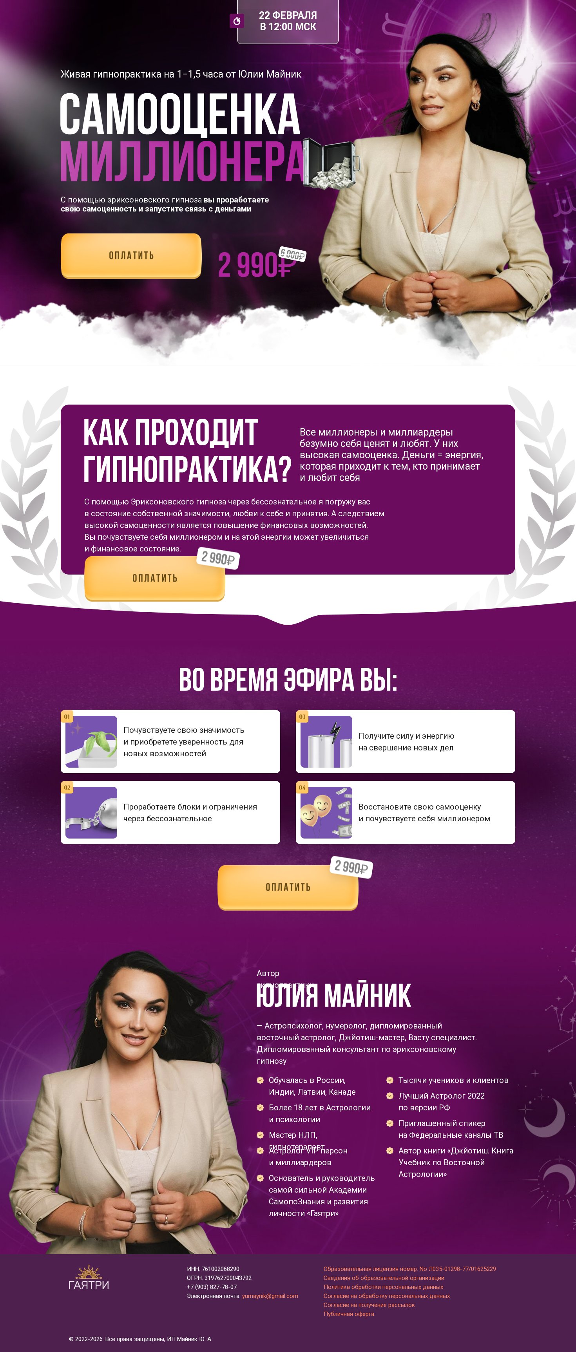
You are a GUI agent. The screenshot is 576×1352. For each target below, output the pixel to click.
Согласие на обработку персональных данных (387, 1296)
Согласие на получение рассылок (369, 1305)
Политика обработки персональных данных (383, 1287)
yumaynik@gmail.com (270, 1296)
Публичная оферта (349, 1314)
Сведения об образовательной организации (384, 1278)
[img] (131, 256)
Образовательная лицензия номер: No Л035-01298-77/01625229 (410, 1268)
